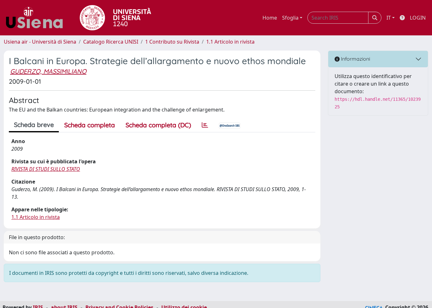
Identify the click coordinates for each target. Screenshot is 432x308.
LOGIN (418, 17)
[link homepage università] (115, 18)
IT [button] (388, 17)
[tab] (204, 125)
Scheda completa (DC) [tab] (158, 125)
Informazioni (355, 59)
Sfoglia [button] (290, 17)
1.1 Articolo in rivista (230, 41)
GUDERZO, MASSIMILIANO (48, 71)
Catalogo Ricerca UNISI (110, 41)
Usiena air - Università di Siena (40, 41)
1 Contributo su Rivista (172, 41)
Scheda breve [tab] (34, 125)
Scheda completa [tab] (89, 125)
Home (269, 17)
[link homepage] (37, 18)
